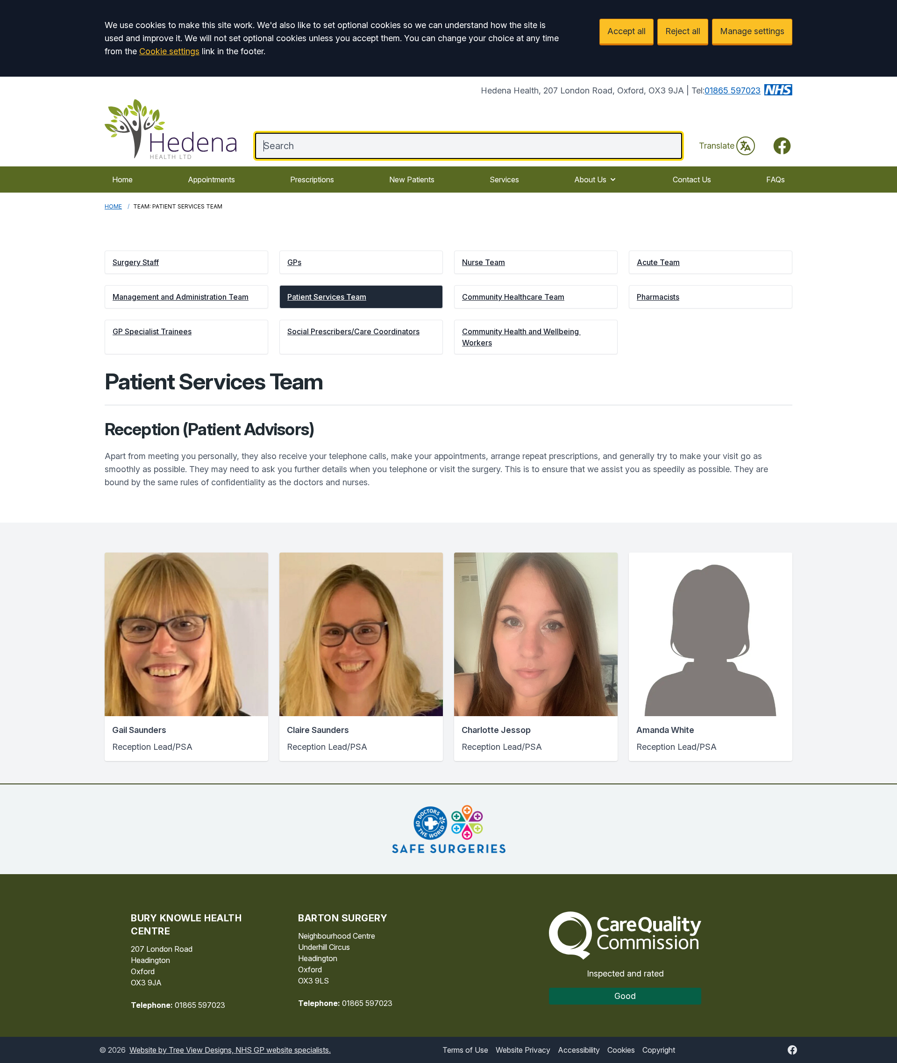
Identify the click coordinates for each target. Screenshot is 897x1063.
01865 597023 (733, 90)
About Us (590, 179)
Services (504, 179)
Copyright (658, 1050)
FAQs (775, 179)
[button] (186, 262)
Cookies (621, 1050)
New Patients (411, 179)
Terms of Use (465, 1050)
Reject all (682, 31)
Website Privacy (523, 1050)
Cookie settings (169, 51)
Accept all (626, 31)
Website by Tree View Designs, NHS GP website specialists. (230, 1050)
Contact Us (692, 179)
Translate (716, 146)
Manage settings (752, 31)
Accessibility (579, 1050)
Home (122, 179)
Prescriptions (312, 179)
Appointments (211, 179)
